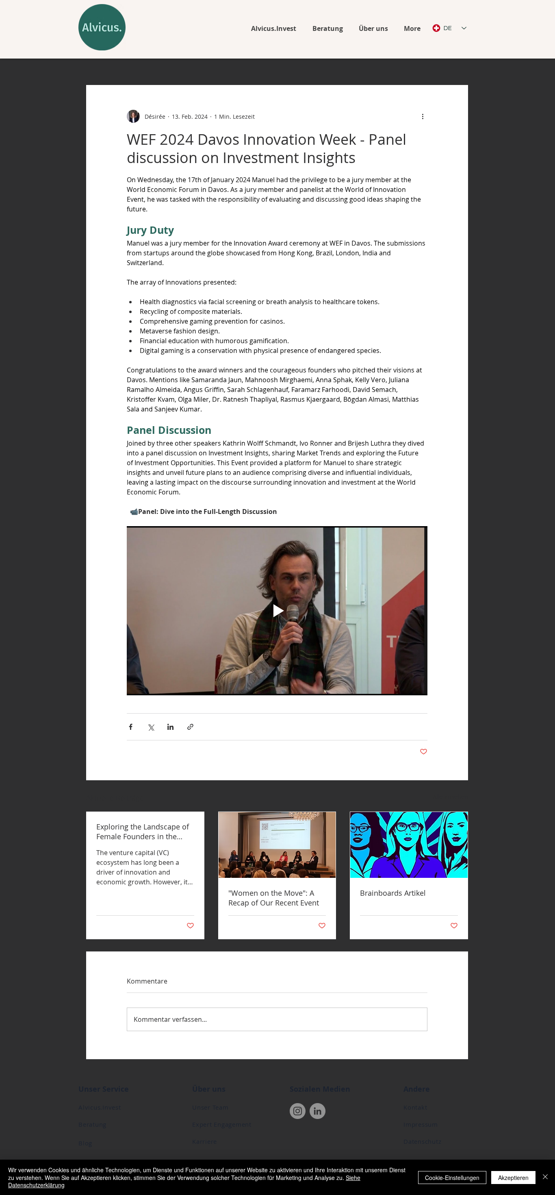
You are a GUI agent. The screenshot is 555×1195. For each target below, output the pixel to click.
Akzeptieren (513, 1177)
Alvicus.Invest (99, 1107)
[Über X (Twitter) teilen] (150, 727)
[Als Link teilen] (190, 727)
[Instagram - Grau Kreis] (298, 1111)
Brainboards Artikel (393, 893)
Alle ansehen (450, 797)
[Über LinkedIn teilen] (170, 727)
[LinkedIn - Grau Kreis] (317, 1111)
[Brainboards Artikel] (409, 845)
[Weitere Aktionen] (422, 116)
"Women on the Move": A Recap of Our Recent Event (273, 898)
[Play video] (277, 610)
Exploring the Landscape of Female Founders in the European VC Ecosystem (142, 831)
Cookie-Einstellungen (452, 1177)
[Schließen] (545, 1177)
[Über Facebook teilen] (130, 727)
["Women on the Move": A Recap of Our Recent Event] (277, 845)
